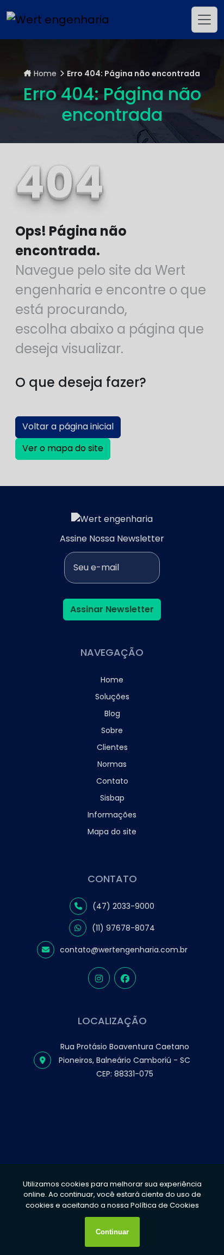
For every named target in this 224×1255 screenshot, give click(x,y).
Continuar (112, 1232)
